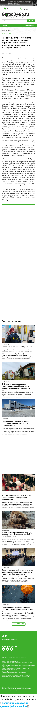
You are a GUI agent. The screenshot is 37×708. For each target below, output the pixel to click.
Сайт (4, 635)
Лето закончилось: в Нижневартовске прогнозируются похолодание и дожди (17, 608)
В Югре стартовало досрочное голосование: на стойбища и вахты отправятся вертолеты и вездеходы (16, 386)
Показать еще (19, 624)
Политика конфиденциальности (9, 659)
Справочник (30, 25)
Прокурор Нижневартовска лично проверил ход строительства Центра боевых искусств (16, 423)
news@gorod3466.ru (24, 671)
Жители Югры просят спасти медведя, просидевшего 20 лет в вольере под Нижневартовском (17, 535)
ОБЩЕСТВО (7, 34)
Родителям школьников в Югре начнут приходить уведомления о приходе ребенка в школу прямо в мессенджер (17, 349)
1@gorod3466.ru (23, 672)
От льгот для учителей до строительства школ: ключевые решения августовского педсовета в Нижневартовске (18, 572)
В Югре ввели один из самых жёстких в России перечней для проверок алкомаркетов (17, 498)
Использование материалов (9, 639)
